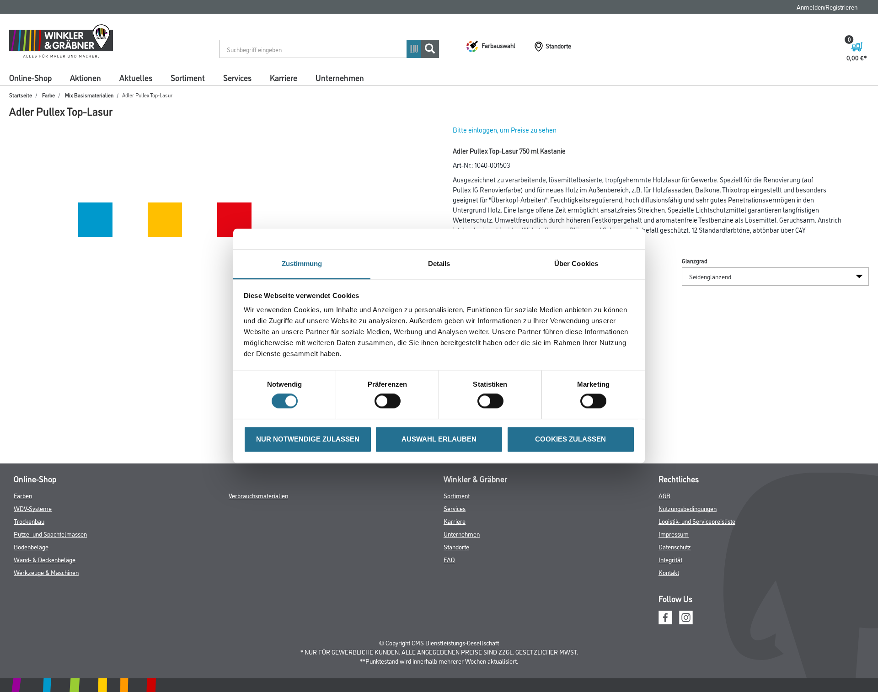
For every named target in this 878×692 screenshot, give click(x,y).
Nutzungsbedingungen (687, 508)
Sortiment (188, 77)
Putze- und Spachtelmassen (50, 533)
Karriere (283, 77)
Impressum (673, 533)
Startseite (20, 95)
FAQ (449, 559)
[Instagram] (686, 616)
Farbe (48, 95)
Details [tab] (439, 263)
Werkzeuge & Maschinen (46, 572)
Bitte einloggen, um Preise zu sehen (505, 129)
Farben (23, 495)
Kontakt (668, 572)
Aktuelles (135, 77)
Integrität (670, 559)
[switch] (390, 401)
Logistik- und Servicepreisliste (696, 520)
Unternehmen (340, 77)
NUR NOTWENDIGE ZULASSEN (307, 439)
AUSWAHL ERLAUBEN (439, 439)
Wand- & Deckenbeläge (44, 559)
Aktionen (85, 77)
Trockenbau (29, 520)
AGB (664, 495)
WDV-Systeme (33, 508)
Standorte (456, 546)
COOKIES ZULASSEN (570, 439)
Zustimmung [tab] (302, 263)
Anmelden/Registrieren (827, 6)
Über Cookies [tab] (576, 263)
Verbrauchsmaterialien (258, 495)
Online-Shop (30, 77)
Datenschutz (674, 546)
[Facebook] (665, 616)
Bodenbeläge (31, 546)
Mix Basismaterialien (89, 95)
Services (237, 77)
